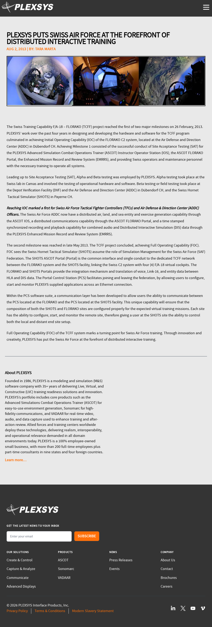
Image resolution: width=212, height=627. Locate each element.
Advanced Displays (21, 586)
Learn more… (15, 460)
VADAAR (64, 577)
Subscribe (87, 536)
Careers (166, 586)
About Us (168, 560)
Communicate (18, 577)
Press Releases (120, 560)
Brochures (169, 577)
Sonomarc (66, 568)
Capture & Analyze (21, 568)
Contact (167, 568)
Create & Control (20, 560)
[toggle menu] (206, 7)
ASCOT (63, 560)
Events (114, 568)
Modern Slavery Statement (93, 611)
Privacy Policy (17, 611)
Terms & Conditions (50, 611)
